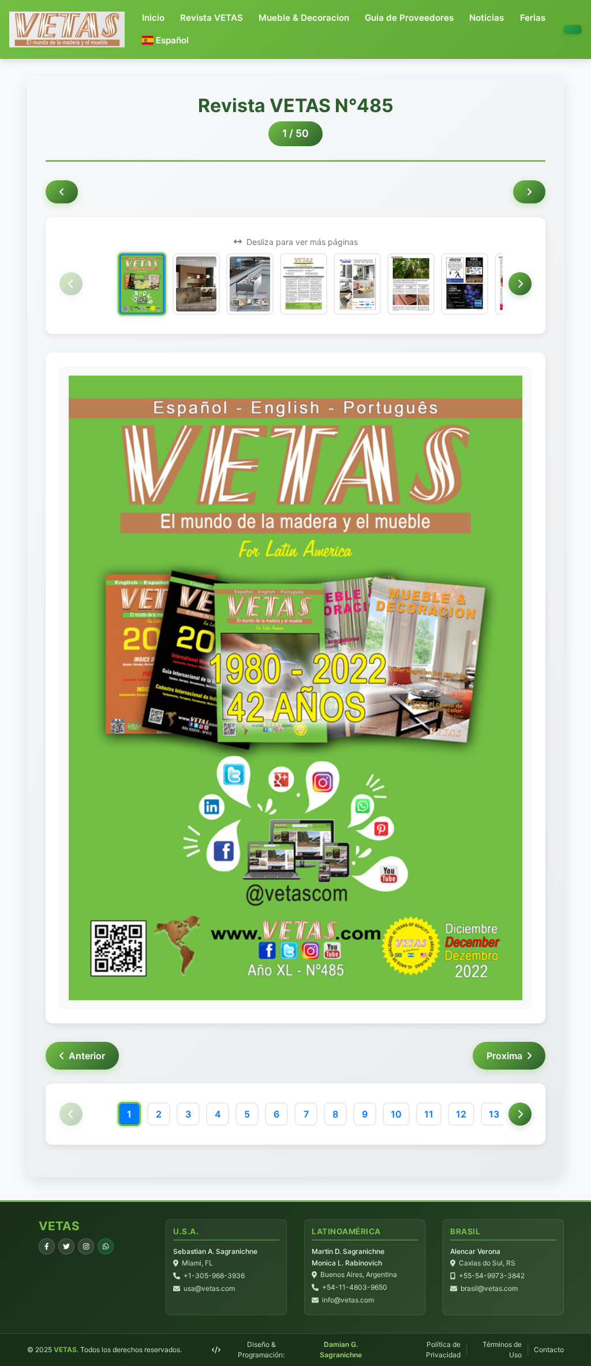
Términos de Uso (502, 1349)
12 (461, 1114)
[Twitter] (66, 1246)
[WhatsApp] (106, 1246)
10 (396, 1114)
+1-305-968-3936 (214, 1275)
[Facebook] (47, 1246)
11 (428, 1114)
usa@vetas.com (209, 1288)
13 (494, 1114)
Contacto (549, 1349)
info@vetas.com (348, 1300)
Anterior (87, 1055)
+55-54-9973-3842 (492, 1275)
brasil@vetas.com (489, 1288)
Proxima (504, 1055)
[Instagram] (86, 1246)
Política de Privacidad (443, 1349)
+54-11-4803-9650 (354, 1287)
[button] (165, 40)
